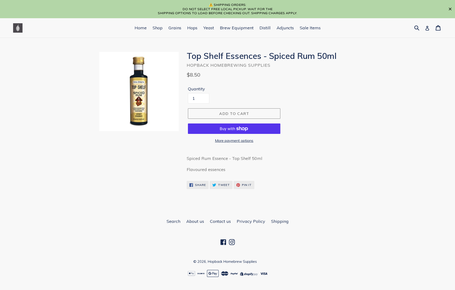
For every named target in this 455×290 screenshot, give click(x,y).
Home (141, 28)
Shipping (280, 221)
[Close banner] (450, 9)
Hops (192, 28)
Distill (265, 28)
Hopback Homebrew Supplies (232, 261)
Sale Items (310, 28)
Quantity (196, 89)
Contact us (220, 221)
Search (173, 221)
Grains (174, 28)
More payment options (234, 140)
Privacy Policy (251, 221)
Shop (158, 28)
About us (195, 221)
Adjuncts (285, 28)
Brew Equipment (237, 28)
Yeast (208, 28)
